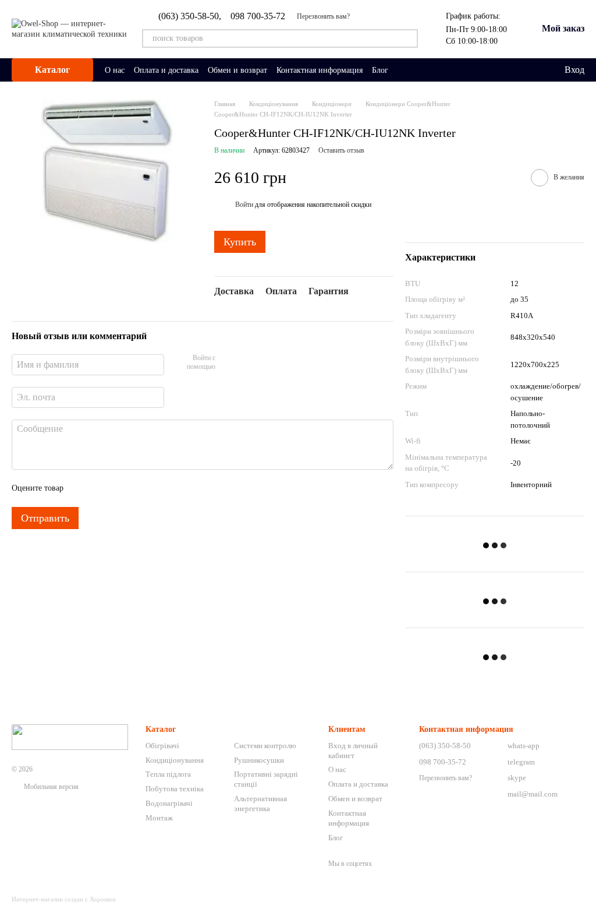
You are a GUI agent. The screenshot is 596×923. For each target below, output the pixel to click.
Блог (380, 70)
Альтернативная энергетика (260, 803)
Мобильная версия (50, 787)
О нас (115, 70)
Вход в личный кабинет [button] (353, 750)
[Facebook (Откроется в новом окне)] (432, 70)
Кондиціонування (175, 760)
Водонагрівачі (169, 803)
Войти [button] (244, 204)
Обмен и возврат (237, 70)
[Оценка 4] (138, 488)
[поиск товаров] (408, 38)
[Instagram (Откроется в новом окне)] (404, 70)
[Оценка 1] (82, 488)
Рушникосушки (259, 760)
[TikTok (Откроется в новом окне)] (418, 70)
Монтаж (159, 817)
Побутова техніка (175, 788)
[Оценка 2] (101, 488)
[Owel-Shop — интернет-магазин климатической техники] (70, 736)
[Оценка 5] (157, 488)
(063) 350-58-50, (189, 16)
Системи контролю (265, 745)
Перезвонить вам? (323, 16)
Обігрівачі (162, 745)
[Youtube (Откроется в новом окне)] (446, 70)
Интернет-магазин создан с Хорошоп (64, 899)
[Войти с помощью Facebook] (228, 363)
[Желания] (531, 70)
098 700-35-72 (257, 16)
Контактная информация (319, 70)
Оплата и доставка (166, 70)
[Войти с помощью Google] (247, 363)
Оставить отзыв (341, 150)
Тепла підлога (168, 774)
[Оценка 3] (120, 488)
